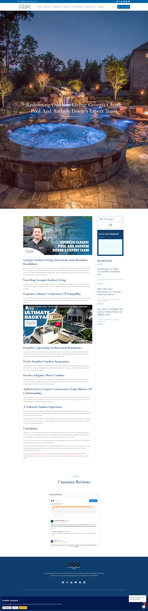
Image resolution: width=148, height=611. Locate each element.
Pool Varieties (77, 7)
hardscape (70, 454)
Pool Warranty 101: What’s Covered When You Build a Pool (108, 272)
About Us (47, 7)
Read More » (100, 283)
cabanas (76, 454)
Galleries (56, 7)
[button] (121, 219)
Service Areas (90, 7)
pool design (44, 454)
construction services (39, 456)
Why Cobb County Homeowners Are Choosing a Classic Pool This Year (109, 292)
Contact (100, 7)
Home (40, 7)
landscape (64, 454)
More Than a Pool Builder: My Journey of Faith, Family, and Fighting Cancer (110, 312)
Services (66, 7)
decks (82, 454)
